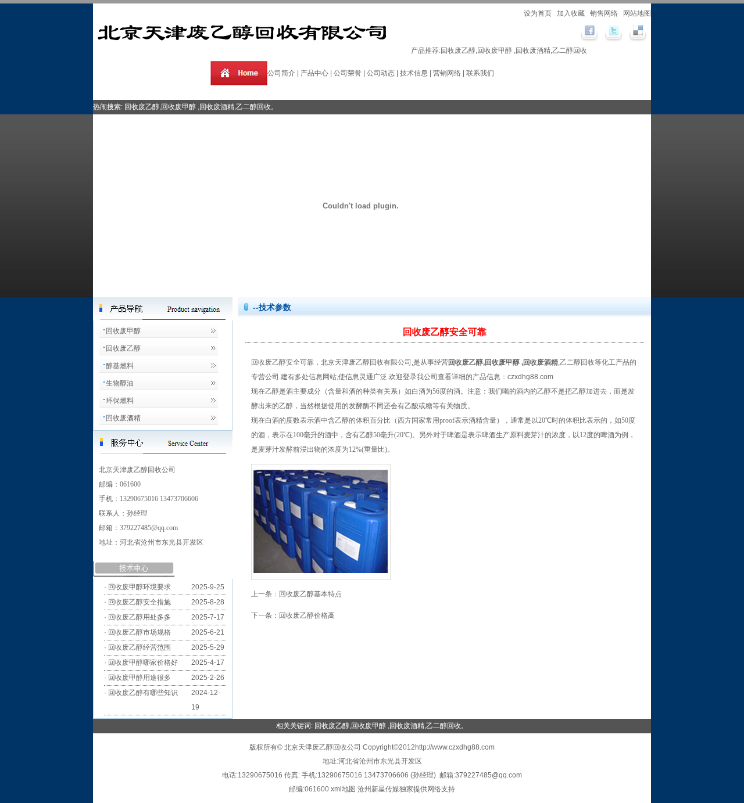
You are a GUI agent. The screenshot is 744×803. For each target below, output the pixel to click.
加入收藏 (571, 13)
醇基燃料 (120, 366)
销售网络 (605, 13)
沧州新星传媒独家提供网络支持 (406, 789)
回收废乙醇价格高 (307, 615)
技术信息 (414, 73)
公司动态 (381, 73)
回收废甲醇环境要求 (139, 587)
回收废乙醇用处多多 (139, 617)
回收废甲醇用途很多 (139, 678)
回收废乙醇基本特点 (310, 594)
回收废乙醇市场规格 (139, 632)
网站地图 (637, 13)
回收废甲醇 (123, 331)
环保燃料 (120, 401)
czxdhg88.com (530, 377)
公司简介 (281, 73)
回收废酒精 (123, 418)
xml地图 (344, 789)
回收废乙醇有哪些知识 (143, 693)
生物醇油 (120, 383)
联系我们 (480, 73)
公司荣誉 (348, 73)
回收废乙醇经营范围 (139, 647)
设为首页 (538, 13)
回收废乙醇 (458, 50)
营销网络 (447, 73)
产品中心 (314, 73)
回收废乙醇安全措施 (139, 602)
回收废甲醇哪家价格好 (143, 662)
